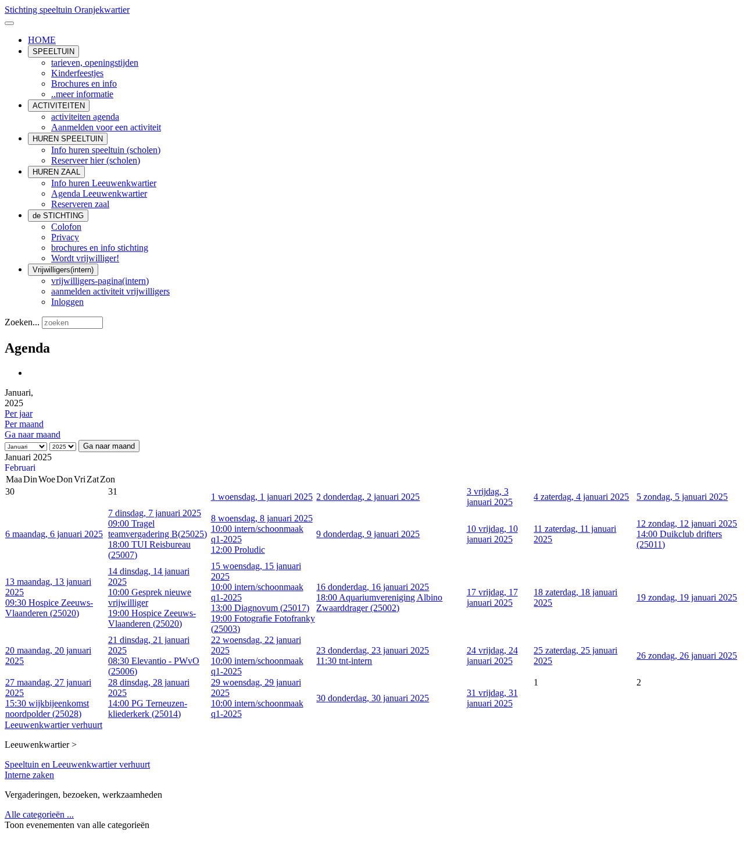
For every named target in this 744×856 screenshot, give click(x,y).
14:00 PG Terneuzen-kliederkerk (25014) (147, 708)
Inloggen (67, 302)
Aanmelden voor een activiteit (106, 127)
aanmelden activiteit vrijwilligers (110, 291)
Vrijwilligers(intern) (63, 269)
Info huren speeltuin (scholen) (105, 150)
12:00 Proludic (238, 550)
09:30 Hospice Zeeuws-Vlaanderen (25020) (49, 608)
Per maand (24, 424)
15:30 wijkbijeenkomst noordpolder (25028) (47, 708)
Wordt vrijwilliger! (85, 258)
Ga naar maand (32, 434)
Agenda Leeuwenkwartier (99, 193)
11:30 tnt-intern (344, 661)
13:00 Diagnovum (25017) (260, 608)
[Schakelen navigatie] (9, 23)
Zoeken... (22, 322)
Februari (20, 468)
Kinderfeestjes (77, 73)
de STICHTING (58, 215)
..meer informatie (82, 94)
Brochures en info (84, 83)
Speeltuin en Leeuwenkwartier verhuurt (77, 764)
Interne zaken (29, 775)
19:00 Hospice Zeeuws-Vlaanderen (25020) (152, 618)
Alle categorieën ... (39, 814)
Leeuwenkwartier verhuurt (53, 725)
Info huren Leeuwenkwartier (103, 183)
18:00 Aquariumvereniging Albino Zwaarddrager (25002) (379, 602)
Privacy (65, 237)
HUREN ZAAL (56, 172)
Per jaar (19, 413)
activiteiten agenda (85, 117)
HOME (42, 40)
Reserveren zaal (80, 204)
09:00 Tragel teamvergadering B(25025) (157, 528)
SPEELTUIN (53, 51)
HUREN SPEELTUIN (68, 138)
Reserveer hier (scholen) (95, 160)
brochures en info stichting (99, 248)
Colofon (66, 227)
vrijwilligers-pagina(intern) (100, 281)
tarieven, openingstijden (94, 63)
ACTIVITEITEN (59, 105)
